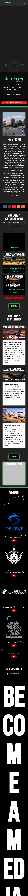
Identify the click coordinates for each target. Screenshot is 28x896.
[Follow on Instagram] (14, 206)
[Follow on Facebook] (5, 206)
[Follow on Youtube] (9, 206)
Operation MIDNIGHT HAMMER (11, 385)
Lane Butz (7, 346)
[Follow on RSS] (18, 206)
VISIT (14, 540)
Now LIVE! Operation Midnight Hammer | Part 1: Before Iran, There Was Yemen (13, 343)
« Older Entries (6, 451)
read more (7, 362)
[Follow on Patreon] (23, 206)
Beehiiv (19, 346)
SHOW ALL (14, 306)
